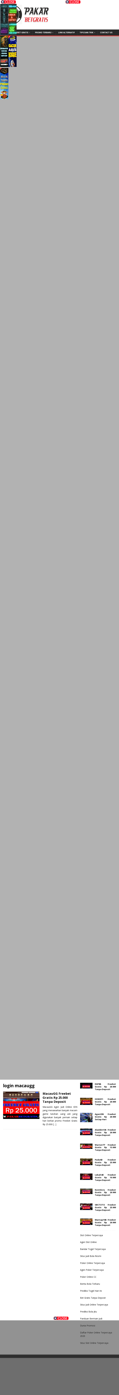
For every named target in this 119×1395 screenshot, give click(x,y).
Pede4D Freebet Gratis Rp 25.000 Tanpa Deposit (105, 1162)
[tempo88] (59, 986)
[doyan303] (49, 20)
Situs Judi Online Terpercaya (94, 1304)
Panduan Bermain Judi (91, 1318)
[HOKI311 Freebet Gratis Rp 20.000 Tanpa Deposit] (86, 1103)
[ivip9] (59, 451)
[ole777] (49, 52)
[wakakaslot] (59, 799)
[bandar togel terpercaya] (59, 183)
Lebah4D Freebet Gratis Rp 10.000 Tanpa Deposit (105, 1177)
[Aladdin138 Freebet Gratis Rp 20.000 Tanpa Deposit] (86, 1133)
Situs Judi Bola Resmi (90, 1256)
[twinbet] (35, 1382)
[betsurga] (59, 745)
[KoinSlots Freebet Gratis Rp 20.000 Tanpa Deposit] (86, 1192)
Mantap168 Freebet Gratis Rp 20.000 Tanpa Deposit (105, 1222)
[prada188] (84, 1332)
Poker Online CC (88, 1276)
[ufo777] (59, 317)
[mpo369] (84, 1357)
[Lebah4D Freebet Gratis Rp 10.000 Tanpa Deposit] (86, 1178)
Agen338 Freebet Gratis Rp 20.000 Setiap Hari (105, 1117)
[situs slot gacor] (59, 424)
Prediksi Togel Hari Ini (91, 1290)
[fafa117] (59, 397)
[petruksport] (59, 638)
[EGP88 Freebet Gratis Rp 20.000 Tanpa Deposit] (86, 1086)
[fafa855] (59, 371)
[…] (54, 1124)
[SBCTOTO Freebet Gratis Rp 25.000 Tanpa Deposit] (86, 1208)
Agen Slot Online (88, 1242)
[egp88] (59, 130)
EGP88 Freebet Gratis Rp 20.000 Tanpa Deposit (105, 1087)
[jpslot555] (35, 1332)
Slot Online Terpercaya (91, 1235)
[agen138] (59, 157)
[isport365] (59, 585)
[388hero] (49, 84)
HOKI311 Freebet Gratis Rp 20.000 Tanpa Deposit (105, 1102)
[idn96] (59, 558)
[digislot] (59, 665)
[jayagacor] (4, 84)
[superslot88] (59, 237)
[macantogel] (59, 344)
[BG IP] (59, 879)
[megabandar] (59, 1040)
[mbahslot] (59, 718)
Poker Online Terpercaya (92, 1263)
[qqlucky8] (12, 20)
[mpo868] (4, 52)
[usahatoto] (59, 906)
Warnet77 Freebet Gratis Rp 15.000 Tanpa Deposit (105, 1147)
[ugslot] (59, 959)
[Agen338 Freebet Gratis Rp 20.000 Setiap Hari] (86, 1120)
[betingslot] (59, 478)
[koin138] (59, 103)
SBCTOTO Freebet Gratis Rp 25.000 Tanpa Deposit (105, 1207)
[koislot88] (59, 264)
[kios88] (59, 531)
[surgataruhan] (59, 772)
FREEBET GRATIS (20, 32)
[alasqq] (59, 932)
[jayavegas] (59, 611)
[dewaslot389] (59, 1013)
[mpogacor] (84, 1382)
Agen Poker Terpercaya (92, 1269)
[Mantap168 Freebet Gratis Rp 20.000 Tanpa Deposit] (86, 1222)
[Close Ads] (61, 1318)
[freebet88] (59, 210)
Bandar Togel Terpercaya (93, 1249)
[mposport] (59, 826)
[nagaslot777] (35, 1357)
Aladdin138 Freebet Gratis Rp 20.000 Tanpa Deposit (105, 1132)
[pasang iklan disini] (59, 1066)
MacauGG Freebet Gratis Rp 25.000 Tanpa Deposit (57, 1097)
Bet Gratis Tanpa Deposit (93, 1297)
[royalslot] (59, 504)
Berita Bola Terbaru (90, 1283)
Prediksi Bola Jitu (88, 1311)
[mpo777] (59, 852)
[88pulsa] (59, 290)
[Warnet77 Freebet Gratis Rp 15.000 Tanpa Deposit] (86, 1147)
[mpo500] (4, 20)
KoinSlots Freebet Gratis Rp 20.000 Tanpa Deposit (105, 1192)
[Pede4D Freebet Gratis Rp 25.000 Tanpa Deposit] (86, 1163)
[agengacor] (12, 52)
